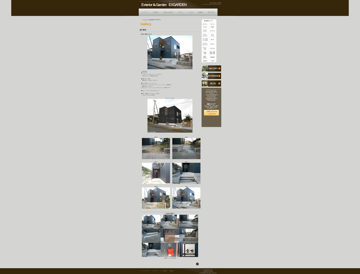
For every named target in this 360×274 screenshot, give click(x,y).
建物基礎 (212, 57)
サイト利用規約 (163, 270)
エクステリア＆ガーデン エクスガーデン (163, 4)
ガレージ (212, 23)
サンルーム (212, 30)
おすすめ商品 (211, 76)
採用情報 (171, 270)
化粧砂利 (205, 60)
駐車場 (212, 26)
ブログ (211, 83)
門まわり (212, 43)
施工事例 (152, 19)
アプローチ (212, 48)
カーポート (205, 23)
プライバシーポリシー (145, 270)
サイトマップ (155, 270)
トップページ (145, 19)
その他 (212, 60)
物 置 (205, 26)
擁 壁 (212, 39)
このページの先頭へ (197, 263)
